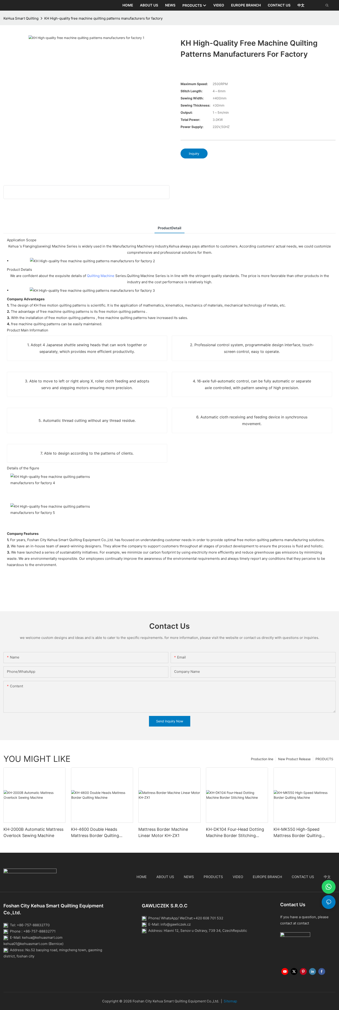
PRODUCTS (324, 759)
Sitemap (230, 1001)
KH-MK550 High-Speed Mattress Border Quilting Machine (297, 833)
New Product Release (294, 759)
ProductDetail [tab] (169, 228)
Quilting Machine (100, 276)
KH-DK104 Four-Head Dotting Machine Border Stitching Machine (235, 833)
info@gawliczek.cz (176, 924)
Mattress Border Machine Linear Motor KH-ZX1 (163, 832)
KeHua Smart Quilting (21, 18)
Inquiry (194, 153)
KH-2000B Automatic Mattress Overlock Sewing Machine (33, 832)
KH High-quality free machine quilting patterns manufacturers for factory (103, 18)
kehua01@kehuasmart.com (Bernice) (33, 943)
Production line (262, 759)
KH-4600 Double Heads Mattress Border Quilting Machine (95, 833)
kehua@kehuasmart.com (42, 937)
